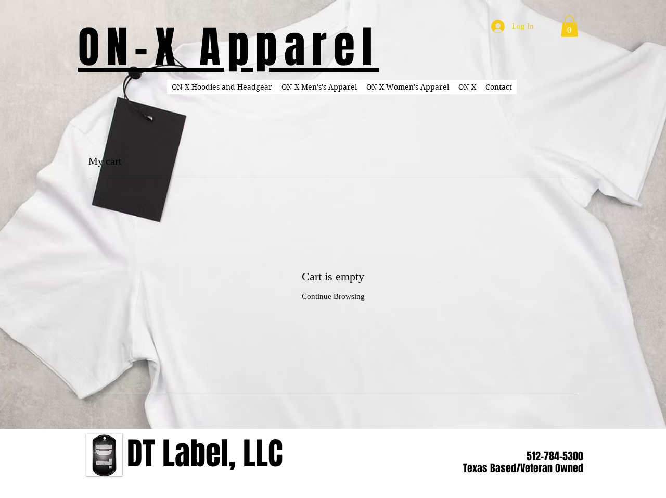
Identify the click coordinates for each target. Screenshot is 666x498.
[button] (569, 26)
